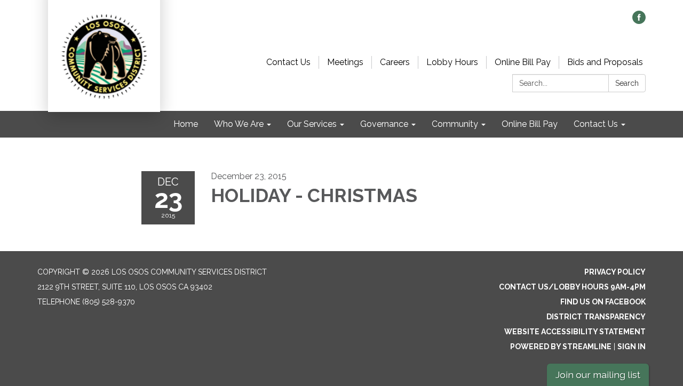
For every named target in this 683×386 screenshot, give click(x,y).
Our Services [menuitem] (312, 124)
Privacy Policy (615, 272)
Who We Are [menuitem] (239, 124)
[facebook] (639, 21)
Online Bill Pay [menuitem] (530, 124)
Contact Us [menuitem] (596, 124)
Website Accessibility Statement (575, 331)
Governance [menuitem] (384, 124)
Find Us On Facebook (603, 301)
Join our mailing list (597, 374)
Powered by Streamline (560, 346)
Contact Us (288, 62)
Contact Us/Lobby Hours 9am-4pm (572, 287)
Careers (395, 62)
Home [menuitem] (185, 124)
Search (627, 83)
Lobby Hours (452, 62)
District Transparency (596, 316)
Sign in (631, 346)
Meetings (345, 62)
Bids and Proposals (605, 62)
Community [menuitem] (455, 124)
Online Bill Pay (523, 62)
